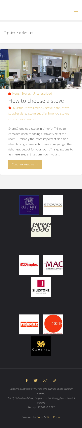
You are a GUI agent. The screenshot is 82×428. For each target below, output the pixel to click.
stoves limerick (26, 119)
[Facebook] (26, 380)
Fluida (39, 417)
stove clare (52, 108)
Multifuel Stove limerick (28, 108)
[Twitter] (35, 380)
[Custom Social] (55, 380)
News (16, 93)
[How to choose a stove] (41, 80)
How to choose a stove (36, 100)
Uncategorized (42, 93)
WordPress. (53, 417)
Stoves (26, 93)
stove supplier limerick (43, 113)
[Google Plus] (45, 380)
